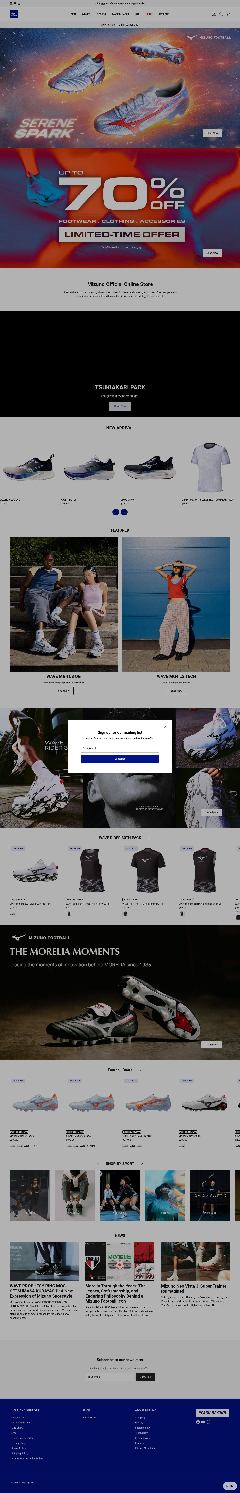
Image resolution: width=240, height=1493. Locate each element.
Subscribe (120, 758)
